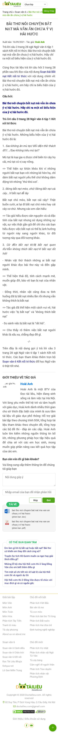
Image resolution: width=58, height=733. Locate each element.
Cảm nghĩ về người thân (42, 664)
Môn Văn (7, 603)
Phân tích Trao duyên (40, 669)
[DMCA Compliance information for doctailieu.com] (40, 712)
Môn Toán (7, 612)
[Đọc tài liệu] (26, 725)
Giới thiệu (18, 718)
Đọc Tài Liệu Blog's (12, 661)
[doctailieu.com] (29, 687)
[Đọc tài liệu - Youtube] (31, 725)
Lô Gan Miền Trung (12, 670)
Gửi (49, 500)
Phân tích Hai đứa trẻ (41, 625)
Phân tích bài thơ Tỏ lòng (43, 616)
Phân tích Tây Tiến (11, 620)
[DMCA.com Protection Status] (23, 712)
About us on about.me (13, 634)
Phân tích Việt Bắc (39, 603)
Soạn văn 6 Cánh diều (13, 648)
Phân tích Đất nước (40, 620)
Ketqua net (8, 666)
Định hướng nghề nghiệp (42, 629)
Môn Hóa (7, 616)
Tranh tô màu (9, 625)
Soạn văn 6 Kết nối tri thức (18, 361)
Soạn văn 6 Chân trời (13, 652)
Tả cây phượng (10, 629)
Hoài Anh (26, 384)
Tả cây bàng (36, 660)
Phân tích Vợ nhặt (39, 648)
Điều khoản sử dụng (35, 718)
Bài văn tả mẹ (37, 607)
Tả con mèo (36, 612)
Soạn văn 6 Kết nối (11, 657)
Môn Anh (7, 607)
